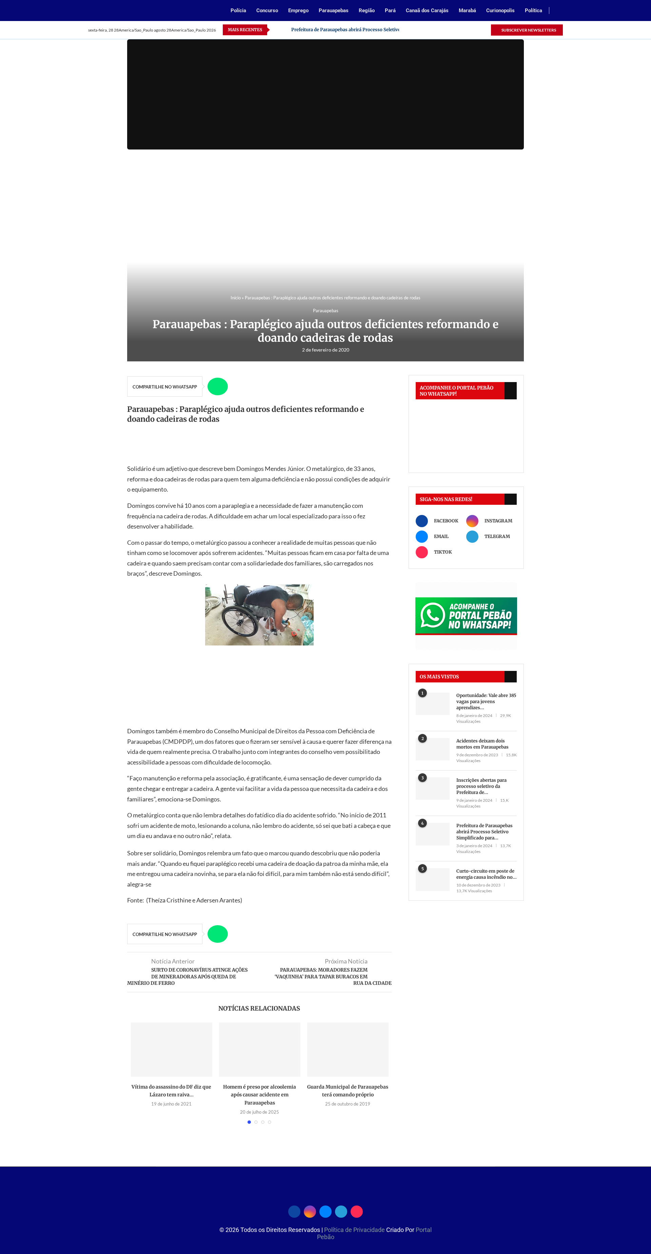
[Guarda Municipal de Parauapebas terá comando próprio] (348, 1049)
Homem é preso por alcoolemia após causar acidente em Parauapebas (259, 1095)
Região (367, 10)
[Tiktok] (485, 30)
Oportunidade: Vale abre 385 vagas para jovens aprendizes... (486, 702)
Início (236, 297)
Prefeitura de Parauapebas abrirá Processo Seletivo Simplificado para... (484, 832)
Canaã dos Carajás (427, 10)
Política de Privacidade (355, 1229)
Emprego (298, 10)
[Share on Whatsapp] (218, 386)
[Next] (285, 29)
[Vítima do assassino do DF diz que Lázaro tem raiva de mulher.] (171, 1049)
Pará (390, 10)
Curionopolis (500, 10)
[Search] (559, 11)
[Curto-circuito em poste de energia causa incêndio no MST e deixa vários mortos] (433, 879)
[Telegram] (477, 30)
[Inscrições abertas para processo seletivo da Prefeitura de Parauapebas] (433, 788)
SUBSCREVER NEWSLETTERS (528, 30)
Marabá (467, 10)
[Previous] (276, 29)
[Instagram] (454, 30)
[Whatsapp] (470, 30)
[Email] (462, 30)
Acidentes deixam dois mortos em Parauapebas (482, 744)
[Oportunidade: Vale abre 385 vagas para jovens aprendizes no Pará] (433, 704)
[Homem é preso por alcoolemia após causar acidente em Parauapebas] (259, 1049)
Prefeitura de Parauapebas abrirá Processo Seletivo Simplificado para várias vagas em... (385, 30)
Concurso (267, 10)
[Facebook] (446, 30)
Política (533, 10)
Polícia (238, 10)
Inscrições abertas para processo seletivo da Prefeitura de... (481, 786)
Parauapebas (334, 10)
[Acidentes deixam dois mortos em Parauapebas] (433, 749)
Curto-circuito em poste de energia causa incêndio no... (486, 874)
